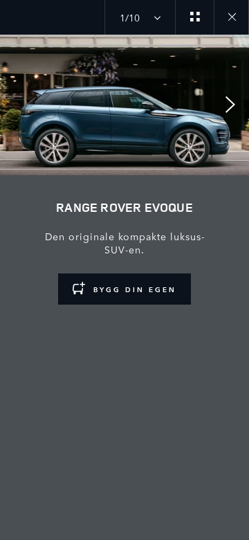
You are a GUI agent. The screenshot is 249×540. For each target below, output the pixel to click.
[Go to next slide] (234, 104)
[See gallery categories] (194, 17)
